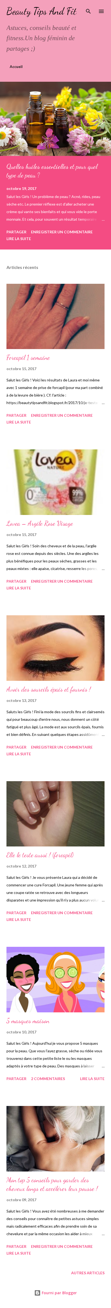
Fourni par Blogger (59, 1292)
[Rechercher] (88, 9)
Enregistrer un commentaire (62, 232)
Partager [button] (16, 232)
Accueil (16, 66)
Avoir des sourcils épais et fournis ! (48, 689)
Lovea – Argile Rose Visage (39, 523)
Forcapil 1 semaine (28, 357)
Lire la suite (18, 238)
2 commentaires (48, 1078)
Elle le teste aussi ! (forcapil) (40, 855)
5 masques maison (27, 1021)
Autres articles (88, 1273)
